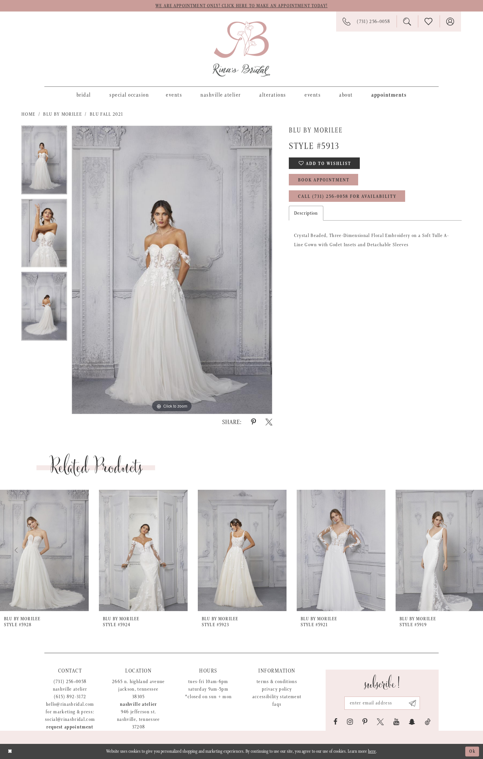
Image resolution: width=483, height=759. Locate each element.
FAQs (276, 704)
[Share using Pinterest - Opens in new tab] (253, 422)
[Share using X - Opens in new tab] (268, 422)
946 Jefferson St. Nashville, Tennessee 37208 (138, 719)
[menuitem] (84, 94)
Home (28, 114)
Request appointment (69, 727)
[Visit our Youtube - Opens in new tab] (396, 722)
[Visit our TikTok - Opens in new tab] (427, 722)
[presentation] (44, 550)
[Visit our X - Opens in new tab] (380, 722)
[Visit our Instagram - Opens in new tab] (350, 722)
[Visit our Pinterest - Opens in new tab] (364, 722)
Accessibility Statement (277, 697)
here (372, 751)
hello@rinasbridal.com (70, 704)
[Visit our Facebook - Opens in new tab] (335, 722)
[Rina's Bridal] (241, 49)
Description (306, 213)
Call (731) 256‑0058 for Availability (347, 197)
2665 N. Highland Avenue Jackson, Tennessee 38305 (138, 689)
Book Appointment (324, 180)
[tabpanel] (44, 162)
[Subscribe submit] (412, 703)
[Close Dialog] (10, 751)
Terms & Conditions (277, 681)
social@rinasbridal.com (70, 719)
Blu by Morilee (62, 114)
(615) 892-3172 (70, 697)
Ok (472, 751)
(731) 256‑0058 (70, 681)
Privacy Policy (277, 689)
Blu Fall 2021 (106, 114)
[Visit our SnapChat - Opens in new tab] (412, 722)
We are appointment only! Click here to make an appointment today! (241, 6)
